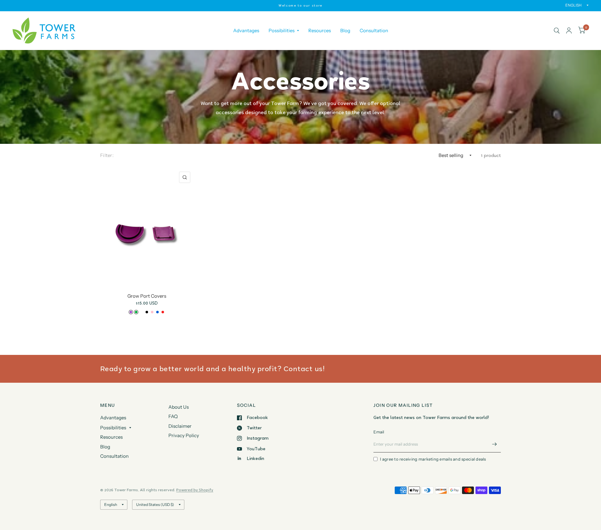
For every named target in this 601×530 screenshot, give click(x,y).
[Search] (557, 30)
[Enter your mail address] (494, 444)
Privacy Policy (183, 435)
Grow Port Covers (146, 296)
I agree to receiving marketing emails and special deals (433, 459)
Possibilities (282, 30)
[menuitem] (246, 30)
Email (378, 431)
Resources (319, 30)
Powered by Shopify (194, 490)
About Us (178, 407)
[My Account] (569, 30)
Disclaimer (180, 426)
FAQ (173, 416)
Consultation (374, 30)
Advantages (246, 30)
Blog (345, 30)
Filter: (107, 155)
